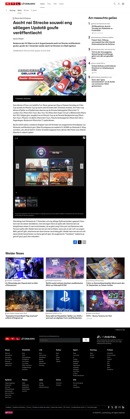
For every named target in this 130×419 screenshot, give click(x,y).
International (8, 355)
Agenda (58, 361)
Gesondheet (42, 357)
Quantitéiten (25, 387)
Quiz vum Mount (9, 393)
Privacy (29, 407)
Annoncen (25, 369)
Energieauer (76, 387)
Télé (55, 4)
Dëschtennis (76, 365)
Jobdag (41, 383)
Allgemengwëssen (10, 383)
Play (49, 4)
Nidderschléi (25, 385)
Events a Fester (111, 355)
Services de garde (78, 383)
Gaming (12, 10)
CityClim (24, 391)
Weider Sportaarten (78, 375)
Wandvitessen (26, 389)
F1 (73, 357)
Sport (75, 350)
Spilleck (8, 380)
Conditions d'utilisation (19, 407)
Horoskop (41, 365)
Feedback (8, 407)
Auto (108, 361)
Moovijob (41, 385)
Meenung (7, 361)
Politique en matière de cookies (41, 407)
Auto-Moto (76, 371)
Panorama (8, 357)
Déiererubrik (42, 363)
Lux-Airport (25, 363)
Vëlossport (76, 369)
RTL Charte (67, 407)
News (20, 10)
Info (74, 380)
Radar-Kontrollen (27, 365)
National (7, 353)
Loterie (75, 385)
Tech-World (8, 359)
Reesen (41, 359)
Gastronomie (42, 355)
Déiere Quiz (8, 395)
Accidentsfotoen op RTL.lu (78, 407)
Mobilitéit (26, 350)
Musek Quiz (8, 385)
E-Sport (75, 373)
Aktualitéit (110, 353)
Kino (57, 355)
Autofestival (25, 359)
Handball (75, 363)
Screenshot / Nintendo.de (23, 98)
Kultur (58, 350)
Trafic (23, 355)
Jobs (41, 380)
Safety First (8, 365)
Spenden (41, 361)
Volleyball (76, 367)
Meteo (25, 380)
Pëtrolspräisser (26, 357)
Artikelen (58, 385)
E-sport (34, 10)
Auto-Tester (25, 361)
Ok (86, 340)
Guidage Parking (26, 367)
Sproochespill (9, 391)
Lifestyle (109, 359)
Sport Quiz (8, 397)
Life (40, 350)
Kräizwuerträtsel (9, 389)
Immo (58, 380)
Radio (61, 4)
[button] (17, 166)
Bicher (58, 359)
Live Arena (76, 355)
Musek (58, 357)
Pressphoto (110, 369)
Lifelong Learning (43, 387)
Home (42, 4)
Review (26, 10)
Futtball (75, 359)
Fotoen (110, 350)
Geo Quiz (7, 387)
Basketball (76, 361)
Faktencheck (8, 363)
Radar (23, 383)
